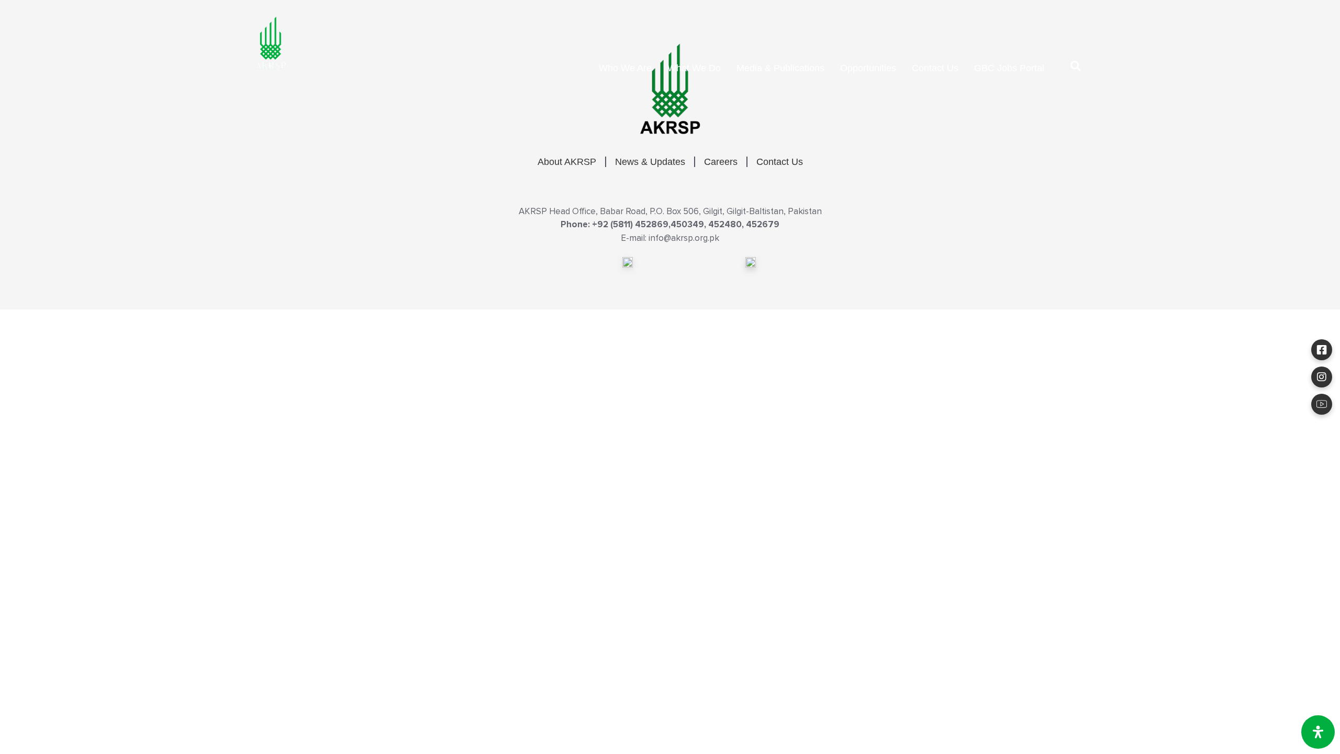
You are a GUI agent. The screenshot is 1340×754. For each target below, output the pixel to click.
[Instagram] (1321, 377)
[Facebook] (1321, 349)
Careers (721, 162)
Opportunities (868, 68)
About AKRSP (567, 162)
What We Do (694, 68)
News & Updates (650, 162)
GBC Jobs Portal (1009, 68)
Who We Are (625, 68)
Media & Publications (780, 68)
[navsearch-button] (1075, 68)
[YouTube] (1321, 404)
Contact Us (935, 68)
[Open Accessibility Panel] (1318, 732)
